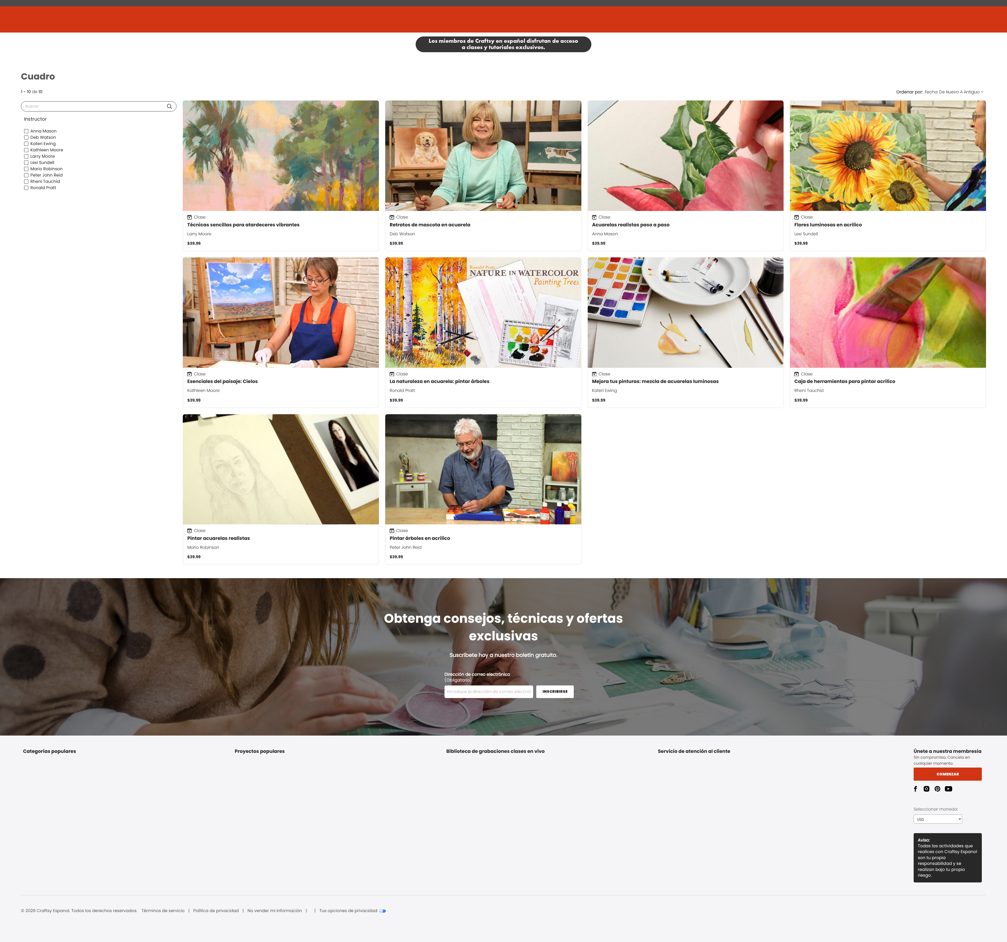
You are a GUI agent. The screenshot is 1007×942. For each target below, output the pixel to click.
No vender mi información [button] (275, 911)
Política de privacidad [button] (216, 911)
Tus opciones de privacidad (348, 911)
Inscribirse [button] (555, 691)
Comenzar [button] (947, 774)
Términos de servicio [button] (163, 911)
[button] (169, 106)
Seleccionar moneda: (936, 809)
